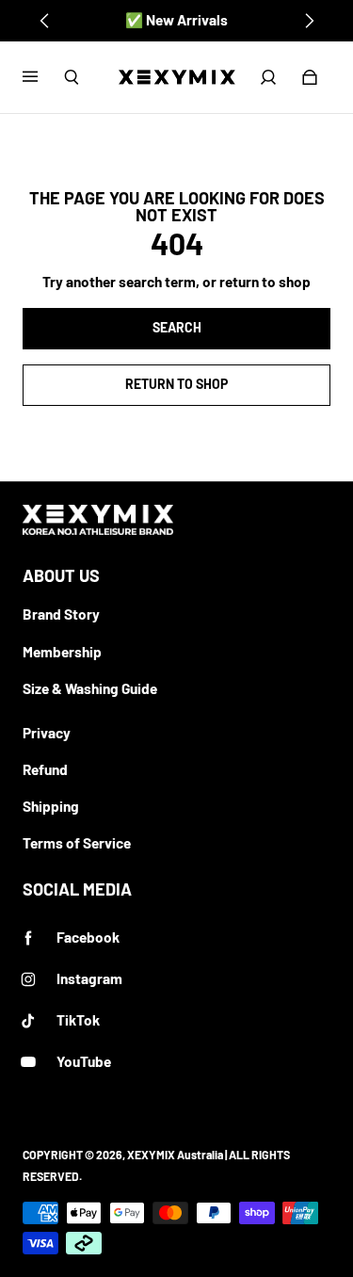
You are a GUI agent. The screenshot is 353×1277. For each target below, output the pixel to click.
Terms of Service (77, 842)
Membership (62, 651)
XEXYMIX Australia (175, 1154)
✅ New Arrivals (176, 19)
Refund (45, 769)
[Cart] (309, 77)
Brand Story (61, 614)
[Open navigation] (43, 77)
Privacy (47, 732)
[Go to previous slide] (45, 21)
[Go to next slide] (308, 21)
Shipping (51, 806)
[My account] (268, 77)
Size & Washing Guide (90, 688)
